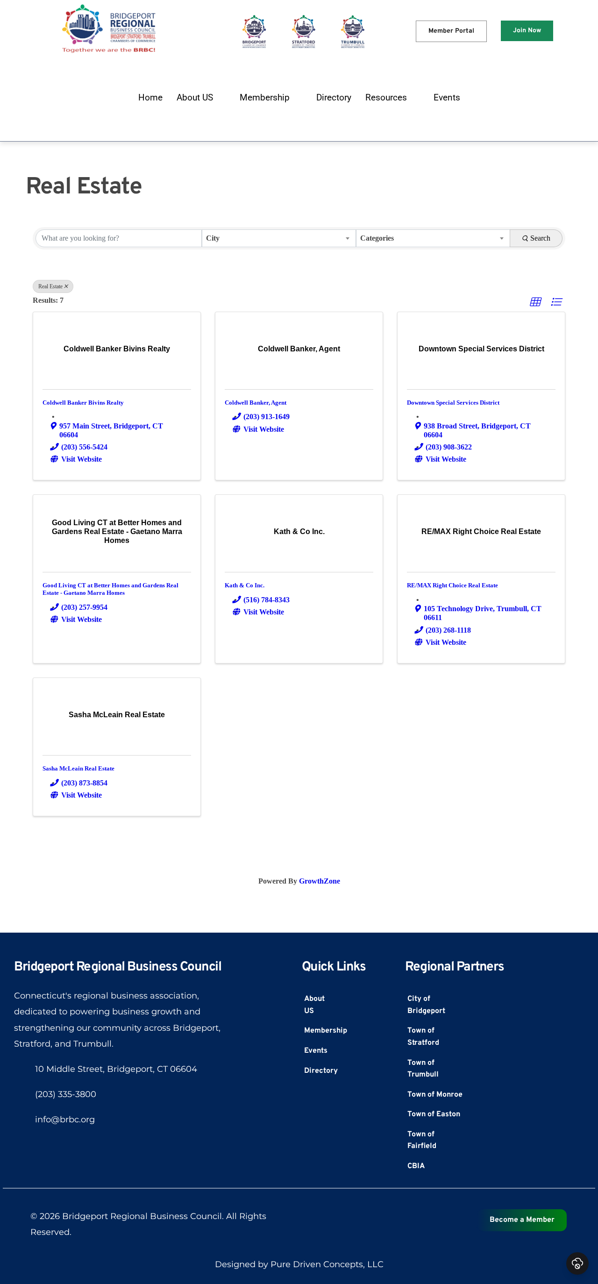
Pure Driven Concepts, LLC (327, 1264)
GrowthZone (319, 881)
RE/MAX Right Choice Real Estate (452, 585)
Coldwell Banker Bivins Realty (83, 402)
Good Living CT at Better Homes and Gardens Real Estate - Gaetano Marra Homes (110, 589)
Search (540, 238)
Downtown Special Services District (453, 402)
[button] (535, 302)
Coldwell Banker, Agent (255, 402)
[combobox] (279, 238)
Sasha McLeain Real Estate (78, 768)
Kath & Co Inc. (244, 585)
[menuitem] (150, 97)
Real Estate (50, 286)
